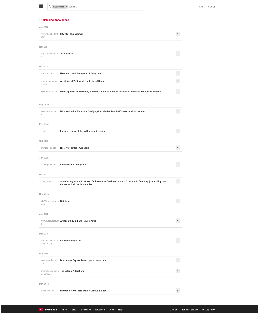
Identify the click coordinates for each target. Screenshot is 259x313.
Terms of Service (190, 309)
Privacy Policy (208, 309)
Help (120, 309)
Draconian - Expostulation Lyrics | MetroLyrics (84, 260)
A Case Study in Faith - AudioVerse (78, 220)
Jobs (111, 309)
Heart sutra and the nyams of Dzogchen (80, 73)
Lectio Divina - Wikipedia (73, 164)
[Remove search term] (66, 7)
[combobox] (105, 6)
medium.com (47, 73)
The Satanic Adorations (72, 270)
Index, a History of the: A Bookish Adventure (83, 131)
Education (100, 309)
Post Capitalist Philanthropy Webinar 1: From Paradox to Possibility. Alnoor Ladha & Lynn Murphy (110, 91)
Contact (173, 309)
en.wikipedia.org (49, 147)
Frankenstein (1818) (70, 240)
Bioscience (86, 309)
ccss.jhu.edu (47, 181)
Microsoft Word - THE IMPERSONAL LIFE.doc (83, 290)
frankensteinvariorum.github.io (49, 242)
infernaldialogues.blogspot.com (50, 272)
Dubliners (65, 200)
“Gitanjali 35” (67, 53)
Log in (202, 6)
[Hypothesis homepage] (43, 6)
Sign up (211, 6)
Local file (45, 131)
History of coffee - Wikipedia (74, 147)
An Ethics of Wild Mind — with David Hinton (82, 80)
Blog (74, 309)
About (64, 309)
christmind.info (48, 290)
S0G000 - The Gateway (71, 33)
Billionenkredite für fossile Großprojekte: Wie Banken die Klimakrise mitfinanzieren (102, 111)
